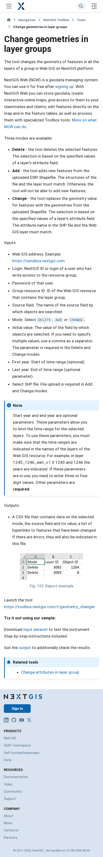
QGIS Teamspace (17, 745)
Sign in (17, 708)
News (8, 823)
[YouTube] (21, 720)
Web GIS (10, 738)
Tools (81, 20)
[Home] (9, 19)
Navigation (26, 20)
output (25, 647)
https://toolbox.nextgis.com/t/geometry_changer (49, 606)
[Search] (81, 6)
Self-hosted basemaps (22, 753)
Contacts (11, 830)
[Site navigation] (8, 6)
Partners (10, 838)
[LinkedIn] (6, 720)
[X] (29, 720)
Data (7, 760)
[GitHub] (13, 720)
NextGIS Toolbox (56, 20)
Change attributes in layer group (50, 672)
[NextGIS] (23, 696)
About (8, 816)
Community (13, 791)
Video (8, 784)
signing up (64, 86)
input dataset (35, 629)
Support (10, 799)
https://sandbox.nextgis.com (38, 260)
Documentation (16, 777)
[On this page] (94, 6)
